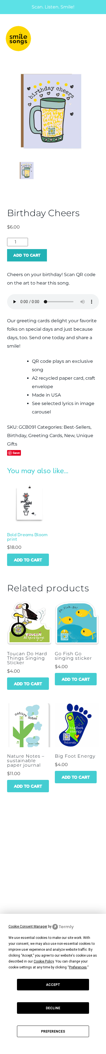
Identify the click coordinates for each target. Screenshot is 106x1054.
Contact (13, 863)
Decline (53, 1008)
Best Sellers (18, 888)
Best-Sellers (77, 427)
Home (10, 832)
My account (17, 903)
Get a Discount (20, 878)
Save (16, 453)
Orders (12, 913)
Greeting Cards (45, 435)
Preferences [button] (78, 967)
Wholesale (16, 853)
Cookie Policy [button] (44, 961)
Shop (9, 843)
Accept (53, 985)
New (69, 435)
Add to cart (27, 255)
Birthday (16, 435)
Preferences (53, 1031)
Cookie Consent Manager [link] (27, 926)
